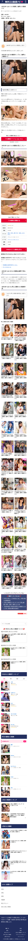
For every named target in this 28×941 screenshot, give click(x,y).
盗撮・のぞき (22, 233)
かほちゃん (13, 692)
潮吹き (9, 233)
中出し (9, 234)
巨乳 (2, 889)
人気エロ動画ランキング (20, 932)
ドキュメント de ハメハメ (13, 239)
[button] (25, 624)
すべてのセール (7, 267)
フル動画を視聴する (14, 220)
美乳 (2, 892)
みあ (12, 787)
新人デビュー (4, 903)
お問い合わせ (7, 936)
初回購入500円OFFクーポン (10, 265)
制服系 (3, 899)
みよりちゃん (13, 766)
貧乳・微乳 (13, 233)
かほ (12, 681)
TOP (8, 928)
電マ (17, 233)
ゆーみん (13, 724)
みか (12, 703)
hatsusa (12, 755)
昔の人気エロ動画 (6, 906)
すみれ (12, 776)
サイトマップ (21, 936)
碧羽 (12, 744)
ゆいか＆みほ (13, 713)
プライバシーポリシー (20, 934)
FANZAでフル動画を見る (14, 249)
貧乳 (2, 896)
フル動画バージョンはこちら (14, 139)
